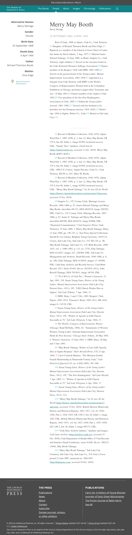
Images (76, 8)
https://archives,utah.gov (81, 434)
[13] (87, 113)
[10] (76, 101)
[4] (74, 61)
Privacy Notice (62, 523)
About (66, 8)
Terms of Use (94, 523)
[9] (56, 97)
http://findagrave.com (60, 462)
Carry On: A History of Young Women (105, 492)
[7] (87, 77)
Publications (105, 8)
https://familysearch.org (62, 149)
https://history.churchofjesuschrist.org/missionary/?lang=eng (79, 193)
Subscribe (44, 508)
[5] (99, 65)
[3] (90, 54)
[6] (101, 69)
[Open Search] (117, 8)
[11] (71, 105)
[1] (51, 46)
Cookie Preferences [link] (19, 526)
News (42, 496)
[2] (104, 46)
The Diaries (43, 8)
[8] (69, 93)
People (56, 8)
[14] (56, 117)
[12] (97, 109)
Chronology (89, 8)
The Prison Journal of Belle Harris (103, 500)
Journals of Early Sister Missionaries (104, 496)
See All (89, 504)
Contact (43, 504)
